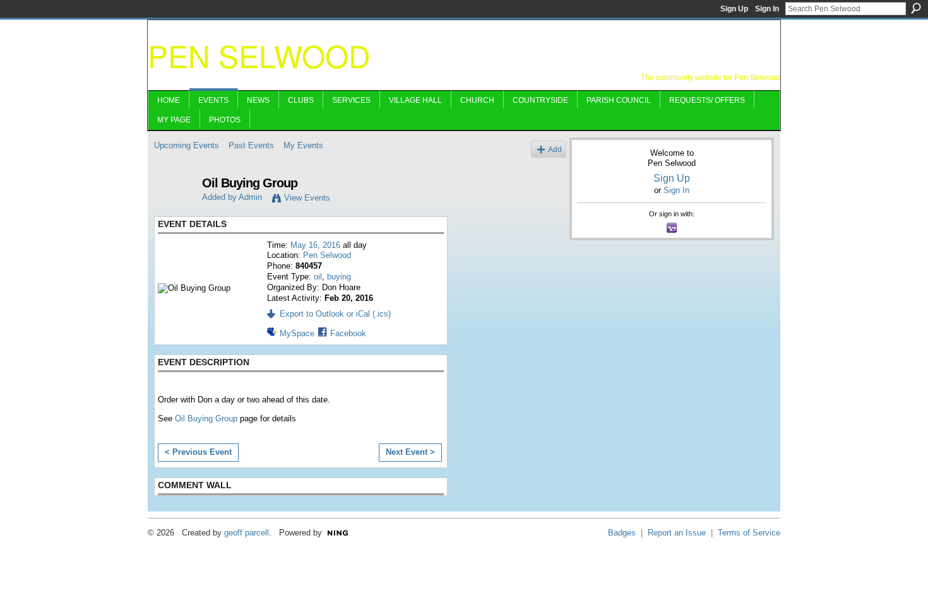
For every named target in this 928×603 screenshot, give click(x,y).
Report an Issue (677, 532)
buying (339, 276)
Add (555, 149)
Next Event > (410, 452)
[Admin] (174, 210)
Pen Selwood (259, 55)
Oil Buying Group (206, 418)
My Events (303, 145)
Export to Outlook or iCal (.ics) (335, 314)
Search (916, 8)
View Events (307, 197)
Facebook (348, 333)
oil (318, 276)
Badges (622, 532)
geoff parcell (246, 532)
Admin (250, 197)
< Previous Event (198, 452)
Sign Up (734, 8)
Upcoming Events (186, 145)
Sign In (767, 8)
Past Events (251, 145)
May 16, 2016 (315, 245)
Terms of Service (749, 532)
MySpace (297, 333)
